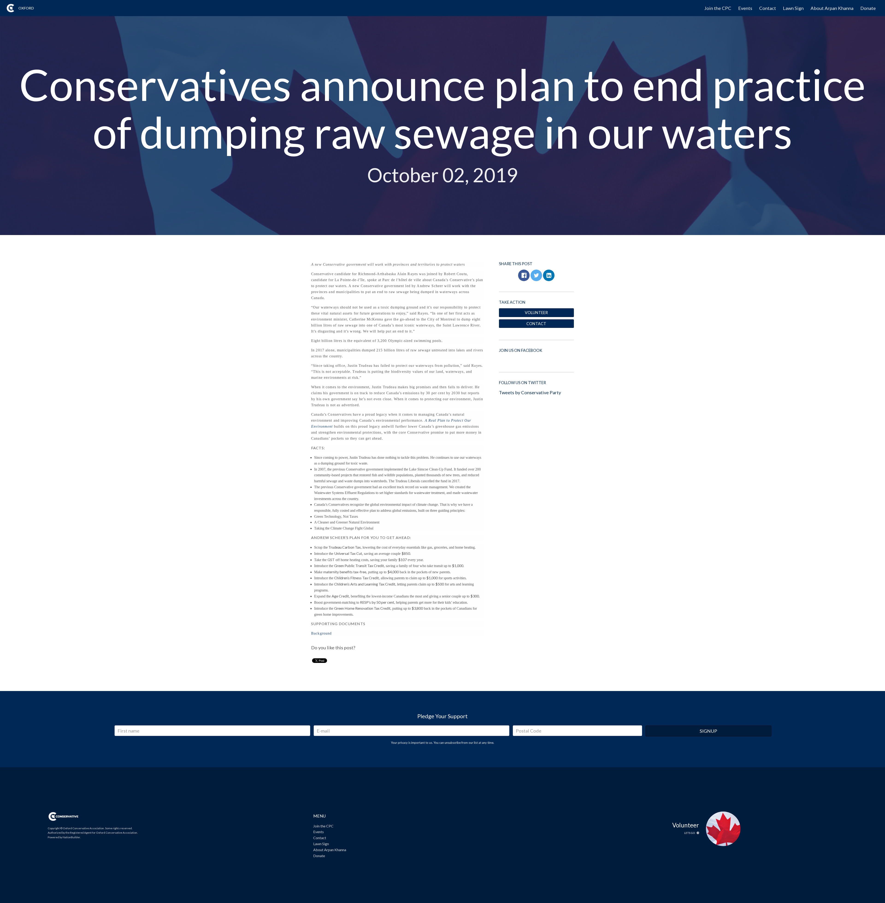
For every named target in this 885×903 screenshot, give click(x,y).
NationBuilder (71, 837)
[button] (524, 275)
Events (745, 8)
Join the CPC (717, 8)
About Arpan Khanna (832, 8)
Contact (767, 8)
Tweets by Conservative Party (530, 392)
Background (321, 633)
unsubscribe (453, 742)
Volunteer (536, 312)
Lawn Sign (793, 8)
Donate (868, 8)
